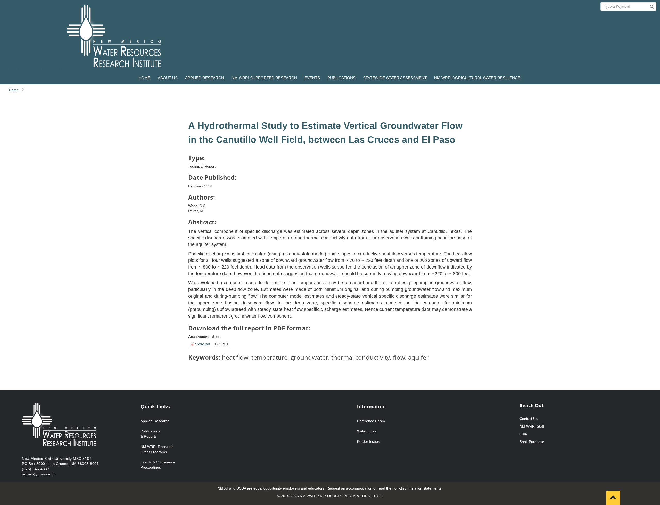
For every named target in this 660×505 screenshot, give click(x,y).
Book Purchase (531, 442)
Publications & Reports (150, 433)
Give (523, 434)
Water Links (366, 431)
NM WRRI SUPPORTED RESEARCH (264, 78)
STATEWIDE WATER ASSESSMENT (395, 78)
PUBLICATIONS (341, 78)
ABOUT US (168, 78)
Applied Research (155, 421)
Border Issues (368, 441)
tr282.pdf (202, 344)
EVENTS (312, 78)
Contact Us (528, 418)
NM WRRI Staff (531, 426)
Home (14, 90)
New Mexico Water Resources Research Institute (49, 69)
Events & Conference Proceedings (158, 464)
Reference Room (371, 421)
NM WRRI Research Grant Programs (157, 449)
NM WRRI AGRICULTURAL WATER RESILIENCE (477, 78)
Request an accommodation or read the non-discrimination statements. (384, 488)
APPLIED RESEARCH (204, 78)
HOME (144, 78)
